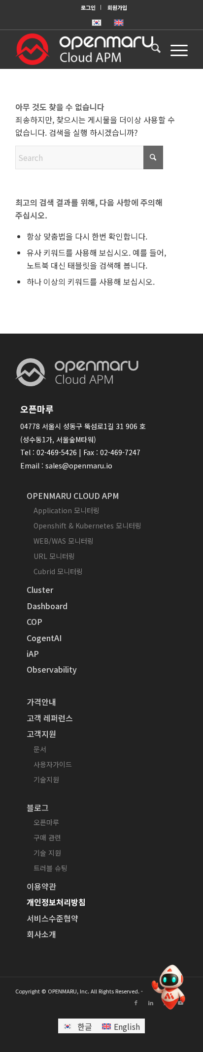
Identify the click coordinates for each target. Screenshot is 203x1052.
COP (34, 621)
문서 (40, 749)
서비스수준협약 (52, 918)
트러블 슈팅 (51, 868)
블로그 (38, 807)
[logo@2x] (84, 49)
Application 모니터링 (67, 510)
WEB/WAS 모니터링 (64, 541)
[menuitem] (88, 7)
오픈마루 (46, 822)
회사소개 (41, 934)
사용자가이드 (53, 764)
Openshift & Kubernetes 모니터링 (87, 525)
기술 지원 (47, 853)
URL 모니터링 (54, 556)
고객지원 (41, 734)
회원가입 (117, 7)
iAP (33, 653)
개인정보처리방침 (56, 902)
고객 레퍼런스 (50, 718)
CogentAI (44, 638)
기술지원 (46, 779)
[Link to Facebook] (136, 1002)
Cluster (40, 589)
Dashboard (47, 606)
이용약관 (41, 886)
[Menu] (174, 49)
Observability (52, 669)
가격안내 (41, 702)
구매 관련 (47, 837)
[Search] (151, 49)
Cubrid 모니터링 (58, 571)
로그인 (88, 7)
